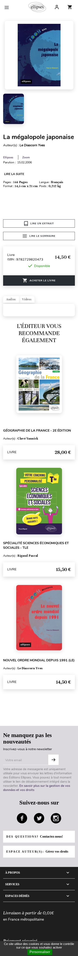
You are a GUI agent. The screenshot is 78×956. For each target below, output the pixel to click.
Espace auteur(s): (37, 851)
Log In (57, 7)
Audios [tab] (11, 299)
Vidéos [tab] (26, 299)
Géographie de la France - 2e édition (37, 430)
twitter (39, 818)
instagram (56, 818)
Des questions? (34, 836)
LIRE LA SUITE (14, 174)
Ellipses (8, 157)
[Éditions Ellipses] (37, 7)
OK (53, 760)
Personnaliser (40, 952)
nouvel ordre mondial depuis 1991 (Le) (39, 660)
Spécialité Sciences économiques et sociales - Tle (36, 545)
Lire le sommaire (42, 236)
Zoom (26, 157)
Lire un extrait (42, 223)
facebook (22, 818)
